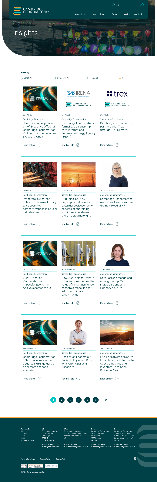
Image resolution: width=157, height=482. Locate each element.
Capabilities (80, 14)
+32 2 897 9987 (99, 444)
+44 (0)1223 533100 (52, 444)
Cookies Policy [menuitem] (61, 459)
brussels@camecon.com (102, 447)
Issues (93, 14)
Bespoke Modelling (27, 440)
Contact (138, 14)
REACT (23, 438)
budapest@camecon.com (125, 447)
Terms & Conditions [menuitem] (28, 459)
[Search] (141, 5)
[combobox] (128, 5)
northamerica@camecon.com (77, 447)
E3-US (23, 436)
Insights (126, 14)
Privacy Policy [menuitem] (45, 459)
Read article (29, 145)
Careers (115, 14)
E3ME (22, 431)
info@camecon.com (51, 447)
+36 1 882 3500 (122, 444)
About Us (104, 14)
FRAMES (24, 434)
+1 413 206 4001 (72, 444)
